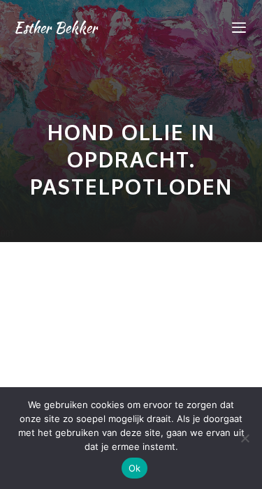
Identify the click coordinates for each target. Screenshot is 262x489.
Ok (135, 468)
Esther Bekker (55, 27)
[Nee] (245, 438)
